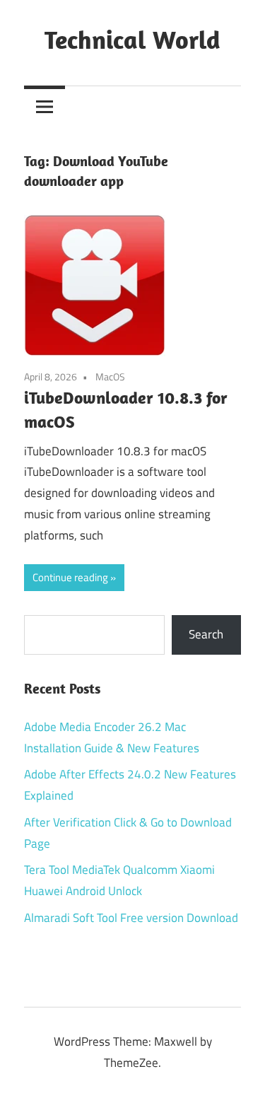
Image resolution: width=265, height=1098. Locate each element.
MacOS (110, 376)
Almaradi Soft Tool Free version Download (131, 918)
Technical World (132, 39)
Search (206, 634)
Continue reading (70, 577)
